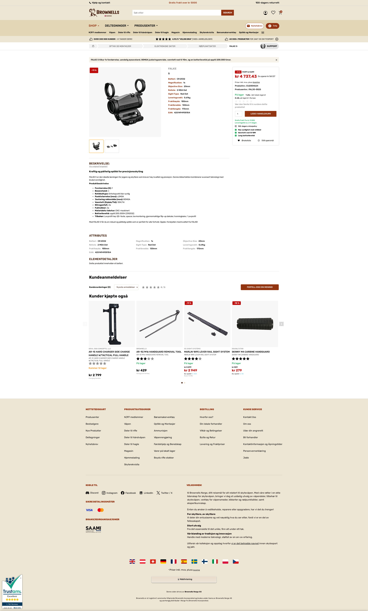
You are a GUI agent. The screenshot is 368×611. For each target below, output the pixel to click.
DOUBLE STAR (237, 349)
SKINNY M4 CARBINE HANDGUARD (251, 351)
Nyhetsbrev (92, 444)
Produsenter (144, 25)
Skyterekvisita (207, 32)
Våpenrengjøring (163, 437)
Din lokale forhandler (211, 423)
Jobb (246, 457)
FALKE (172, 68)
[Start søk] (227, 13)
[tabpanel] (112, 340)
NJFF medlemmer (97, 32)
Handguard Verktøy (143, 373)
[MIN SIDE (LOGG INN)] (266, 13)
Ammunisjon (160, 430)
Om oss (247, 423)
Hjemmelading (190, 32)
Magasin (175, 32)
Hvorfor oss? (206, 417)
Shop (93, 25)
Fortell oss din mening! (260, 287)
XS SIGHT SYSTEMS (192, 349)
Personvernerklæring (254, 451)
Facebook (130, 493)
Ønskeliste (274, 12)
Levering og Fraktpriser (212, 444)
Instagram (112, 493)
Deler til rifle (124, 32)
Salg (275, 25)
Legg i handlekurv (261, 114)
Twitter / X (166, 493)
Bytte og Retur (207, 437)
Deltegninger (115, 25)
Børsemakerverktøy (226, 32)
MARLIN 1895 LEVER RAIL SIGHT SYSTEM (207, 351)
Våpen (112, 32)
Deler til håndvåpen (142, 32)
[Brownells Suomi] (205, 561)
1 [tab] (182, 384)
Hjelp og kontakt (100, 2)
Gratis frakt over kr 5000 (183, 2)
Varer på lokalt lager (164, 451)
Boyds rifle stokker (164, 457)
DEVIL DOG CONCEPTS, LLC (100, 349)
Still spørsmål (268, 140)
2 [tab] (185, 384)
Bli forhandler (250, 437)
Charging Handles (95, 378)
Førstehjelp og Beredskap (167, 444)
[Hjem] (92, 46)
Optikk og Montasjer (249, 32)
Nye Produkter (93, 430)
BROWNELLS (141, 349)
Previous (85, 324)
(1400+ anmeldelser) (192, 39)
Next (281, 324)
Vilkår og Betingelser (211, 430)
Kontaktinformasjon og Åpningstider (262, 444)
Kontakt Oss (249, 417)
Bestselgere (92, 423)
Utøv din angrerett (253, 430)
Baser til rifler (188, 376)
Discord (94, 492)
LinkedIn (148, 493)
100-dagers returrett (267, 2)
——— (263, 32)
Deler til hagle (162, 32)
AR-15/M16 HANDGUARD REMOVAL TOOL (158, 351)
